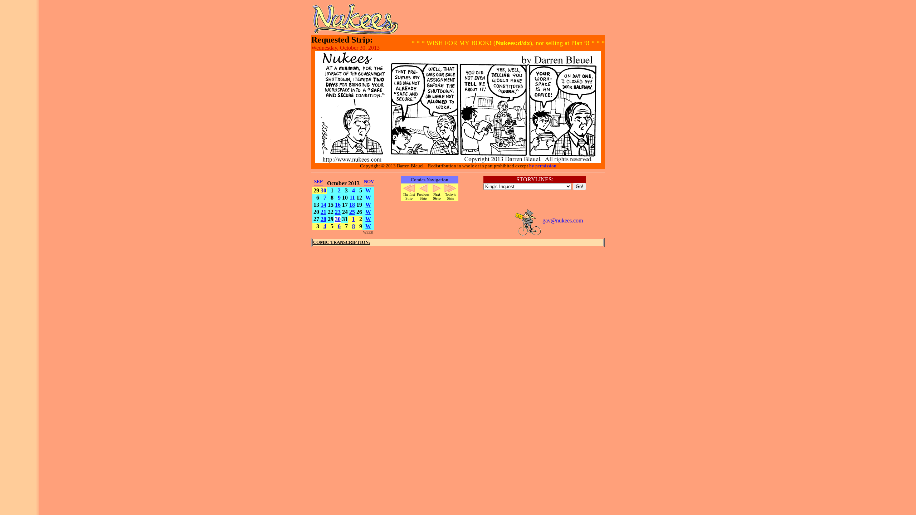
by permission (542, 165)
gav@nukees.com (562, 220)
